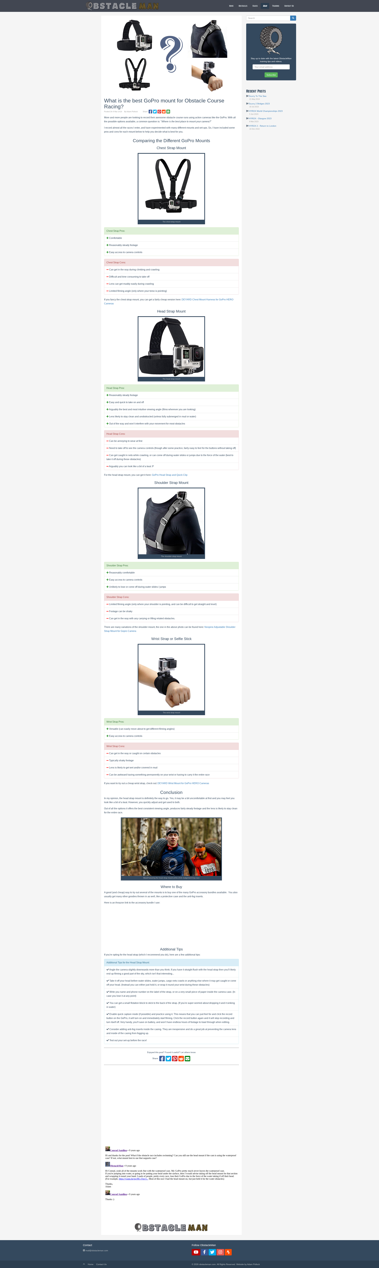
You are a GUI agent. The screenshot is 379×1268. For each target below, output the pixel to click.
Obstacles (243, 5)
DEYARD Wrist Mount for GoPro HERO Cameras (183, 783)
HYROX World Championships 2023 (266, 111)
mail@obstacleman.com (96, 1250)
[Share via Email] (168, 111)
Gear (265, 5)
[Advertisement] (271, 155)
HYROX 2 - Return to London (262, 126)
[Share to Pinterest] (159, 111)
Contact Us (289, 5)
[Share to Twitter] (155, 111)
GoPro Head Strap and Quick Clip (169, 475)
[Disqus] (171, 1106)
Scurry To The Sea (257, 96)
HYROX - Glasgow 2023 (260, 118)
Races (255, 5)
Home (231, 5)
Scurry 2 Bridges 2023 (259, 103)
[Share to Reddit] (164, 111)
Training (275, 5)
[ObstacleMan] (122, 6)
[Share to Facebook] (150, 111)
